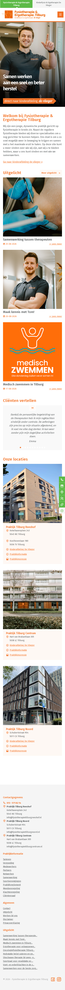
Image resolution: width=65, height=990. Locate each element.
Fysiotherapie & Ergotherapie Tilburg (16, 4)
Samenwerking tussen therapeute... (20, 935)
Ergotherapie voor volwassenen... (19, 946)
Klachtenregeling (11, 892)
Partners (7, 870)
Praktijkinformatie (18, 554)
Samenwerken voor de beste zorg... (20, 968)
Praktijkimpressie (18, 559)
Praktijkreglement (12, 885)
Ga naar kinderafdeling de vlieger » (22, 161)
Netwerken (8, 874)
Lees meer (56, 244)
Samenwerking (10, 877)
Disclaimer (8, 919)
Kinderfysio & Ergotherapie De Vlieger (48, 4)
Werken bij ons (10, 915)
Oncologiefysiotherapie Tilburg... (18, 950)
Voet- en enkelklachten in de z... (18, 964)
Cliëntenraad (9, 895)
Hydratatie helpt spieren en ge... (18, 954)
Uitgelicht (7, 912)
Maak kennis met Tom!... (14, 939)
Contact (6, 908)
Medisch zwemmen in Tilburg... (17, 943)
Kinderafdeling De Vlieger (22, 549)
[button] (20, 447)
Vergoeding (8, 863)
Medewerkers (9, 866)
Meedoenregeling (11, 888)
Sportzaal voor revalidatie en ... (18, 961)
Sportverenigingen (12, 881)
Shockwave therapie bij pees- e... (19, 957)
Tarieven (7, 859)
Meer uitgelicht (49, 173)
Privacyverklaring (11, 923)
